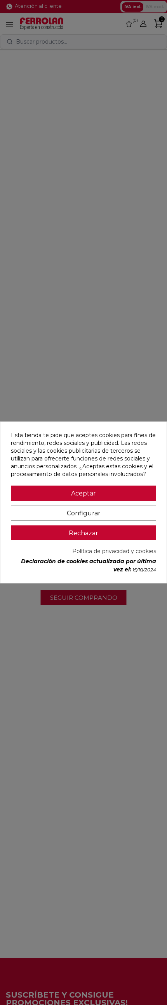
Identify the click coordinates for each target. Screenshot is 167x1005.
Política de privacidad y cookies (114, 551)
